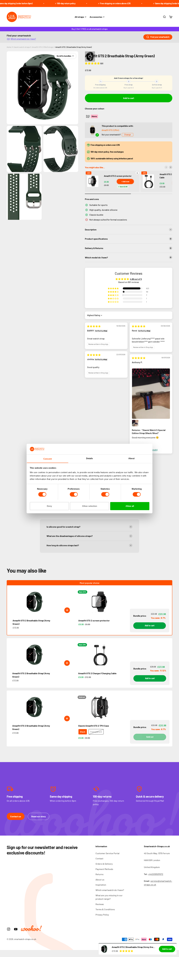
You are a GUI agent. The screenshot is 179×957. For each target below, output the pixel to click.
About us (100, 879)
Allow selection (89, 506)
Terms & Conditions (105, 909)
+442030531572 (155, 874)
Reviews (100, 904)
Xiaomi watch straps (21, 47)
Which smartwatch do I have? (23, 39)
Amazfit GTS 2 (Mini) (110, 130)
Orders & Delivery (104, 863)
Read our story (38, 816)
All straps (79, 17)
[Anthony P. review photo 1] (151, 393)
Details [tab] (89, 458)
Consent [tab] (47, 458)
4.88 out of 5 (136, 279)
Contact (99, 858)
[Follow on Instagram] (8, 929)
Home (9, 47)
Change (127, 134)
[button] (92, 63)
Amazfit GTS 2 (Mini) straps (42, 47)
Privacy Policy (102, 914)
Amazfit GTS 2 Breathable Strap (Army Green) (73, 47)
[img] (94, 326)
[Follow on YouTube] (16, 929)
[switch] (74, 494)
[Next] (170, 167)
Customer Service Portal (107, 853)
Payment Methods (104, 869)
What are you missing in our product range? (109, 897)
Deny (49, 506)
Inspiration (101, 884)
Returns (99, 874)
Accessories (96, 17)
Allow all (130, 506)
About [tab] (131, 458)
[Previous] (166, 167)
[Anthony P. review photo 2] (135, 423)
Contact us (15, 816)
